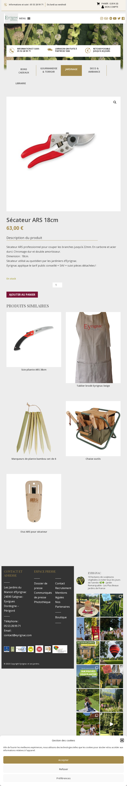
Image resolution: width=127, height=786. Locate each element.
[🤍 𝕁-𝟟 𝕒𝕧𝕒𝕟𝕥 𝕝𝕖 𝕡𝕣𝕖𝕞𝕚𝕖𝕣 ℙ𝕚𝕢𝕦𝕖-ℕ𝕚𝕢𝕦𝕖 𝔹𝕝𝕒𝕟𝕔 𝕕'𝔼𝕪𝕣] (87, 724)
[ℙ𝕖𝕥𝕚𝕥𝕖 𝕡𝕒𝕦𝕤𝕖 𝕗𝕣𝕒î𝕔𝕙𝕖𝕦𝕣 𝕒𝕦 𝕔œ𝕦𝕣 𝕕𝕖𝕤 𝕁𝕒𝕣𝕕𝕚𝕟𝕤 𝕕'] (87, 605)
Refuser (63, 769)
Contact (60, 583)
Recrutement (63, 588)
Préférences (63, 778)
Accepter (63, 760)
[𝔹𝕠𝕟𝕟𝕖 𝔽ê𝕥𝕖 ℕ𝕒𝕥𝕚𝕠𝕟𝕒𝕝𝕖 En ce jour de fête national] (87, 629)
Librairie (21, 83)
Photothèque (42, 602)
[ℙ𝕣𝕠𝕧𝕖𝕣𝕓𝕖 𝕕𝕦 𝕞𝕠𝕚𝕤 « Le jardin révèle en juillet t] (111, 700)
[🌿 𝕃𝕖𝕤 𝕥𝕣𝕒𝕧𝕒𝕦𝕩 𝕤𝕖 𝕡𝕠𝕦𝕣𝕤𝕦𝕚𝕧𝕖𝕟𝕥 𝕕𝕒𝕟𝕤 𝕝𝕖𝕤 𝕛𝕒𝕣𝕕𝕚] (111, 724)
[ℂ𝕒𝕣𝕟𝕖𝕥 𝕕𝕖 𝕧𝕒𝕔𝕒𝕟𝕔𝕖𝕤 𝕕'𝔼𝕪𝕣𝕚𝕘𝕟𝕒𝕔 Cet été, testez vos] (111, 605)
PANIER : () (109, 3)
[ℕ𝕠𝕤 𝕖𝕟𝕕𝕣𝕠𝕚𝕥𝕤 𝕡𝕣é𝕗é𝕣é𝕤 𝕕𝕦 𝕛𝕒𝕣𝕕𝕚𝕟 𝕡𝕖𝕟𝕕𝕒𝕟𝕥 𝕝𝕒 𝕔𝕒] (87, 652)
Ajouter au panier (22, 294)
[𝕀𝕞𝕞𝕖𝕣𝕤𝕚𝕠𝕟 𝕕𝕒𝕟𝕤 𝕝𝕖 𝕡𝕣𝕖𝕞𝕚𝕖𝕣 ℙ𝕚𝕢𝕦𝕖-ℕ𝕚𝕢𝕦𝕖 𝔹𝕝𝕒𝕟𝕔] (111, 629)
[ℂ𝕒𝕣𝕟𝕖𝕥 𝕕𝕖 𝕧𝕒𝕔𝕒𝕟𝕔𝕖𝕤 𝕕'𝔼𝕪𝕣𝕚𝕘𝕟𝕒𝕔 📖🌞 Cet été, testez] (111, 676)
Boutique (61, 617)
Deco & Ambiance (94, 70)
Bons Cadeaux (24, 71)
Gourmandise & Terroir (48, 70)
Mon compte (111, 7)
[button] (122, 740)
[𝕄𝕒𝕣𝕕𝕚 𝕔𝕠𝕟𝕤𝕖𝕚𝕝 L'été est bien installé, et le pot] (87, 676)
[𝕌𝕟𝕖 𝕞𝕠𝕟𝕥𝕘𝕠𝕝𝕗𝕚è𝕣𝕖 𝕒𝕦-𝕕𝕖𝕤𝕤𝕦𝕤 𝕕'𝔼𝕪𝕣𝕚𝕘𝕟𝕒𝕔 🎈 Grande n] (111, 652)
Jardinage (71, 69)
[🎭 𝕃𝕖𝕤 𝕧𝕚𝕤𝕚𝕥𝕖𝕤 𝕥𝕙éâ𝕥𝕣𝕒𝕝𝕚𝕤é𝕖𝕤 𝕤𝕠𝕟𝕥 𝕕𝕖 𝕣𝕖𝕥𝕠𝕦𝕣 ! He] (87, 700)
